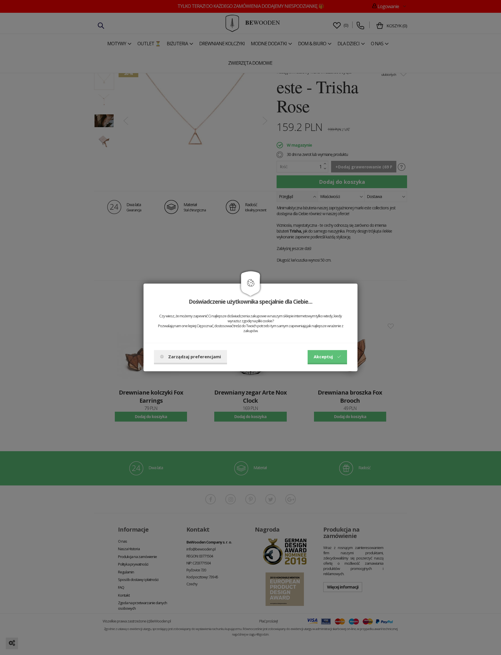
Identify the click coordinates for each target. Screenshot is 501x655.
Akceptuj (323, 356)
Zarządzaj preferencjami (194, 356)
